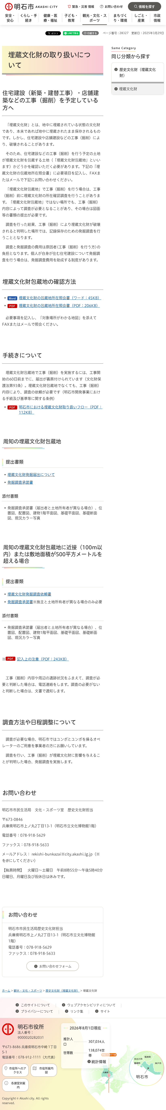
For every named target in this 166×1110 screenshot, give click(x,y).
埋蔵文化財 (128, 89)
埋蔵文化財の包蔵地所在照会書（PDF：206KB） (59, 305)
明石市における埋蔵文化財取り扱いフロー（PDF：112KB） (60, 409)
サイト (105, 1011)
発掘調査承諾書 (20, 482)
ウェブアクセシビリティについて (91, 1005)
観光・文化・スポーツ (28, 990)
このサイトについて (35, 1005)
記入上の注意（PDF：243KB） (43, 659)
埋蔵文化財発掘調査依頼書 (29, 594)
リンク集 (76, 1011)
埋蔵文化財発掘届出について (31, 474)
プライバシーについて (37, 1011)
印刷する (92, 33)
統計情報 (99, 1062)
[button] (81, 6)
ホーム (6, 990)
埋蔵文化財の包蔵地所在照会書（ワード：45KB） (60, 298)
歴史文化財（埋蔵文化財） (137, 72)
